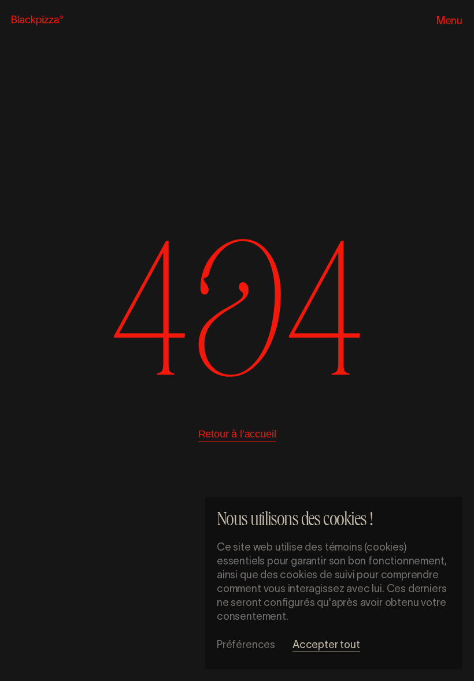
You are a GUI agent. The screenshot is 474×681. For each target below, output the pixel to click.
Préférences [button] (246, 644)
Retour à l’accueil (237, 434)
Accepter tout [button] (326, 644)
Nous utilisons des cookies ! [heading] (294, 521)
